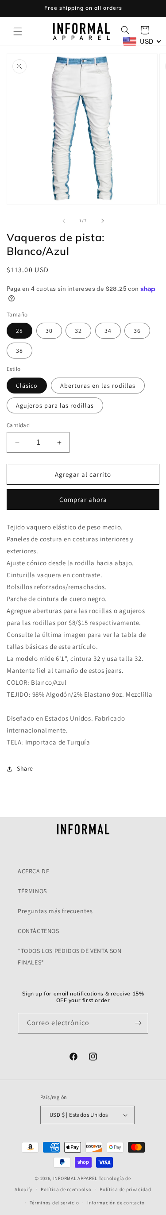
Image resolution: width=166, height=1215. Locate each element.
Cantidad (18, 425)
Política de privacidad (125, 1189)
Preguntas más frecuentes (55, 911)
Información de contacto (116, 1203)
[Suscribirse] (138, 1023)
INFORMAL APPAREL (75, 1178)
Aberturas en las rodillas (97, 386)
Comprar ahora (83, 499)
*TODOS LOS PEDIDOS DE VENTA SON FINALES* (70, 956)
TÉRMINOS (32, 891)
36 (137, 331)
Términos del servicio (54, 1203)
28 (19, 331)
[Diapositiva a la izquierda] (63, 221)
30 (49, 331)
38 (19, 351)
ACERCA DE (33, 871)
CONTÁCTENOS (38, 931)
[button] (17, 31)
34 (108, 331)
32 (78, 331)
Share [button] (25, 768)
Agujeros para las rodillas (55, 405)
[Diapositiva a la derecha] (102, 221)
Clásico (27, 386)
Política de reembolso (66, 1189)
